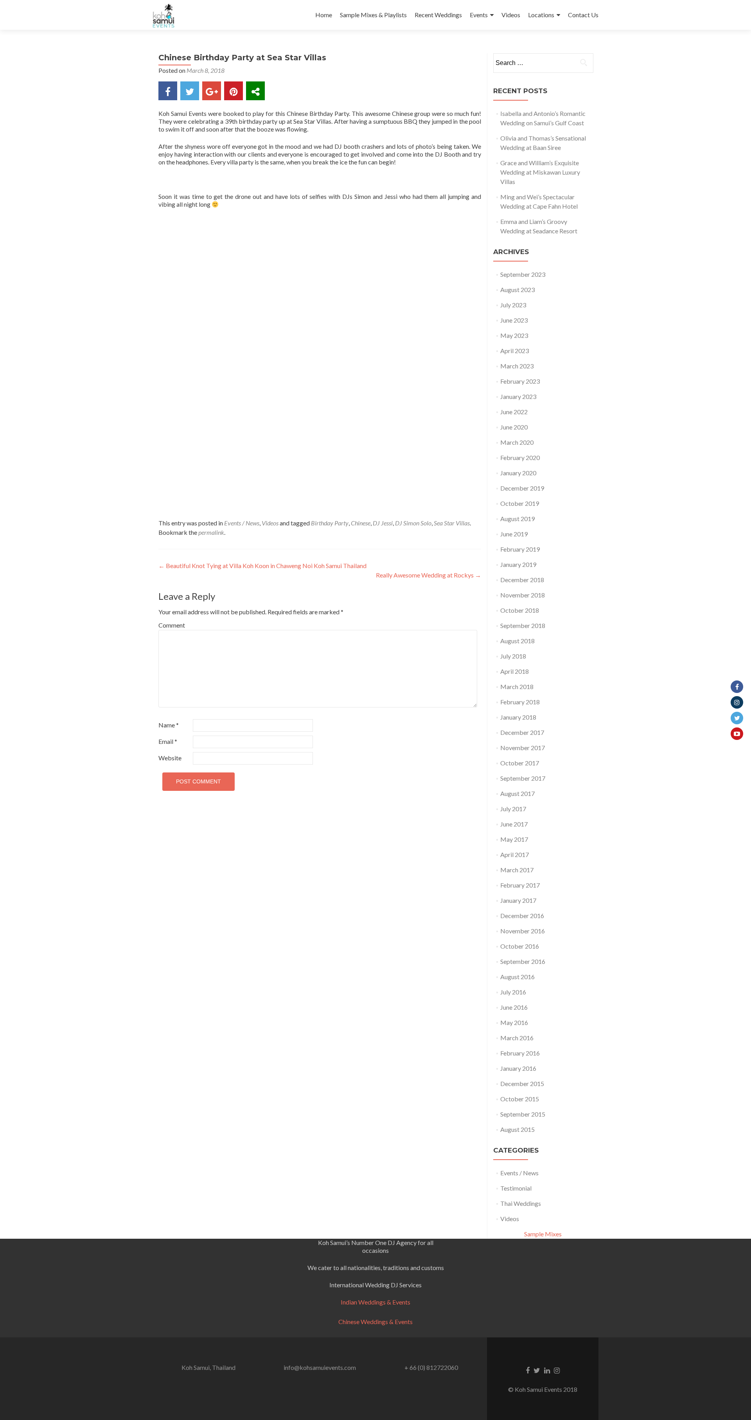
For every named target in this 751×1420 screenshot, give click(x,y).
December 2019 (522, 488)
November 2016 (522, 931)
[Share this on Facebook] (167, 90)
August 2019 (517, 518)
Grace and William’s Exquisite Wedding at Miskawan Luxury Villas (540, 172)
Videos (510, 14)
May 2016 (514, 1022)
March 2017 (517, 869)
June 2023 (514, 320)
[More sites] (255, 90)
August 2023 (517, 289)
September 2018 (522, 625)
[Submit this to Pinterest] (233, 90)
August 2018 (517, 640)
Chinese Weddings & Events (375, 1321)
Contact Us (583, 14)
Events (479, 14)
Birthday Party (330, 523)
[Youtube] (737, 733)
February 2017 (520, 885)
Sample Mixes (543, 1234)
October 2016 (519, 946)
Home (323, 14)
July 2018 (513, 656)
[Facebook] (737, 686)
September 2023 (522, 274)
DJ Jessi (383, 523)
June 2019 (514, 534)
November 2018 (522, 595)
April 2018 (514, 671)
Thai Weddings (520, 1203)
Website (169, 757)
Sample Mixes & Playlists (373, 14)
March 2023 (517, 366)
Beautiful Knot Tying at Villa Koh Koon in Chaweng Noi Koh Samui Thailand (262, 565)
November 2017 (522, 747)
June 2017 (514, 824)
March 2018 (517, 686)
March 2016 (517, 1037)
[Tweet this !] (189, 90)
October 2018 (519, 610)
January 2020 (518, 472)
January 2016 (518, 1068)
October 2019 (519, 503)
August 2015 (517, 1129)
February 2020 (520, 457)
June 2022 (514, 411)
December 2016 (522, 915)
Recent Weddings (438, 14)
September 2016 (522, 961)
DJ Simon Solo (413, 523)
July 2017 (513, 808)
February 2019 (520, 549)
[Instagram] (737, 702)
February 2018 (520, 701)
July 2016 (513, 992)
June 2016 (514, 1007)
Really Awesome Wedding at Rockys (428, 575)
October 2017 (519, 763)
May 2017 (514, 839)
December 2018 (522, 579)
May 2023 (514, 335)
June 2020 (514, 427)
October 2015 (519, 1098)
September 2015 (522, 1114)
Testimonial (516, 1188)
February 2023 (520, 381)
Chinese (360, 523)
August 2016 (517, 976)
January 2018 (518, 717)
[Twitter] (737, 718)
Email (167, 741)
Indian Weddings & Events (375, 1302)
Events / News (241, 523)
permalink (211, 532)
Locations (541, 14)
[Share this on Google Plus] (211, 90)
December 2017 (522, 732)
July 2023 (513, 305)
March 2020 (517, 442)
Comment (171, 625)
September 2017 (522, 778)
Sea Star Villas (452, 523)
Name (168, 725)
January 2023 (518, 396)
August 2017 (517, 793)
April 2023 (514, 350)
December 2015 (522, 1083)
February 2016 (520, 1053)
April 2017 (514, 854)
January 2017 (518, 900)
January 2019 (518, 564)
